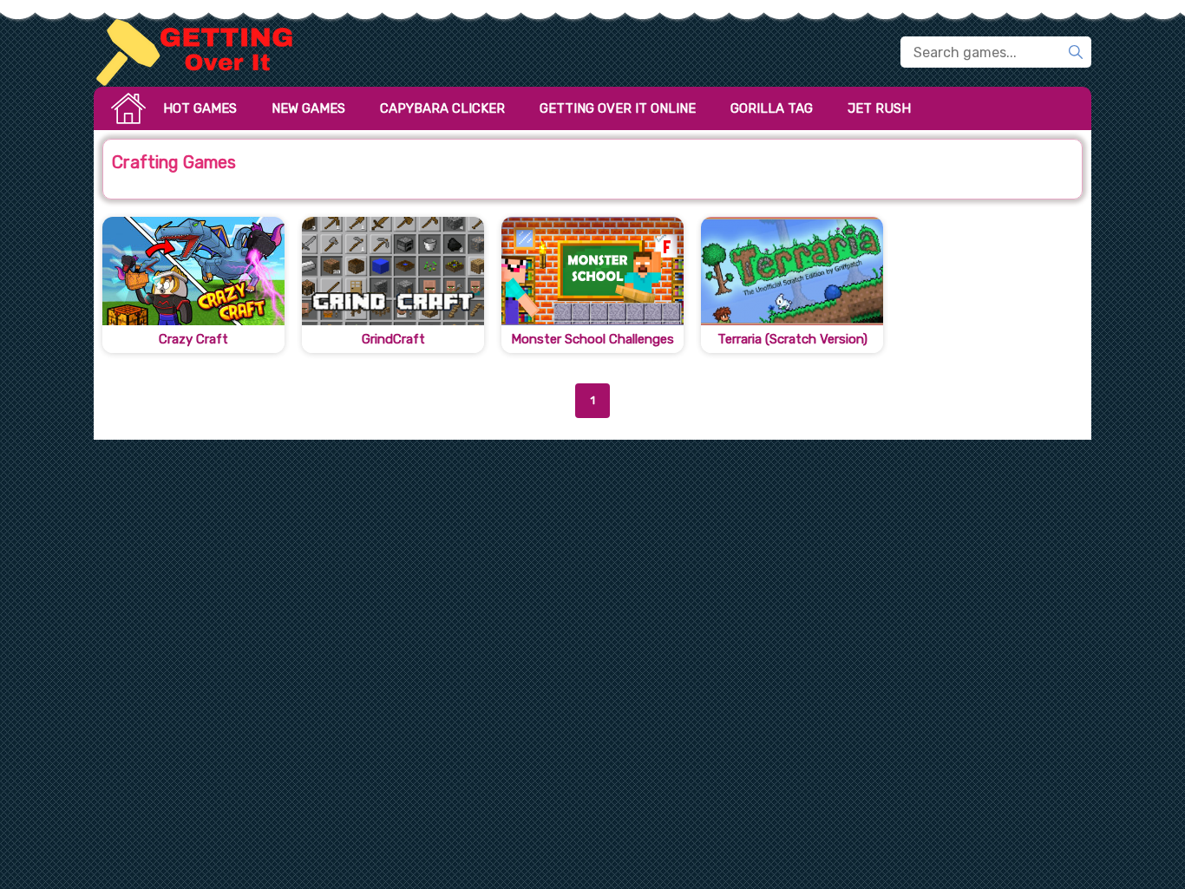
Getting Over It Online (618, 108)
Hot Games (200, 108)
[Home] (202, 52)
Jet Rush (879, 108)
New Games (308, 108)
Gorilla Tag (771, 108)
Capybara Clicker (442, 108)
